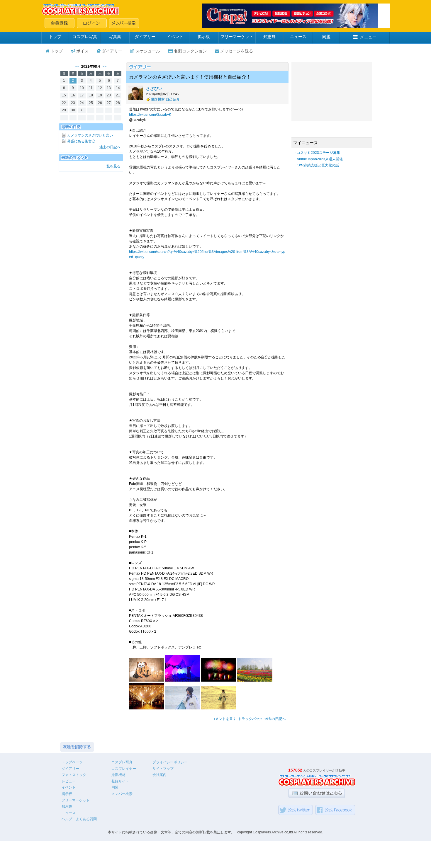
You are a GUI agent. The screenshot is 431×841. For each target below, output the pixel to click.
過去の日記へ (110, 147)
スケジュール (147, 51)
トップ (55, 36)
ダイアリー (145, 36)
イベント (175, 36)
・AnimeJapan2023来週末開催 (318, 159)
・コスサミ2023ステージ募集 (316, 153)
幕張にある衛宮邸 (81, 141)
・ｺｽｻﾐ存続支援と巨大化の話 (316, 165)
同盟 (326, 36)
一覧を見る (112, 166)
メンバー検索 (122, 794)
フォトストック (74, 775)
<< (77, 66)
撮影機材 (158, 99)
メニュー (368, 37)
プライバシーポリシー (170, 762)
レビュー (69, 781)
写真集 (115, 36)
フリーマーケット (236, 36)
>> (104, 66)
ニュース (298, 36)
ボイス (82, 51)
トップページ (72, 762)
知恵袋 (269, 36)
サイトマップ (163, 769)
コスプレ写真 (84, 36)
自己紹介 (173, 99)
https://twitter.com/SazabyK (150, 115)
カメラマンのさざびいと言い (90, 135)
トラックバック (250, 719)
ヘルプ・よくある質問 (79, 819)
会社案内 (159, 775)
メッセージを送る (236, 51)
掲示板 (204, 36)
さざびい (154, 88)
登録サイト (120, 781)
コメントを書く (224, 719)
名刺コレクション (190, 51)
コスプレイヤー (123, 769)
